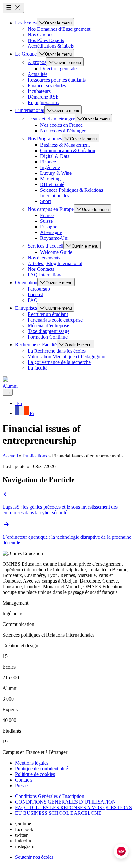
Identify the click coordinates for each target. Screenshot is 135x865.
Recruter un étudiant (48, 314)
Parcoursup (39, 288)
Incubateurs (39, 91)
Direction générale (58, 68)
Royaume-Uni (54, 238)
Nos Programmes (45, 138)
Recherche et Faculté (36, 344)
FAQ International (46, 274)
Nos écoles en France (61, 125)
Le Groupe (26, 53)
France (47, 215)
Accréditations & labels (51, 46)
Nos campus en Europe (51, 209)
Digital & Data (54, 156)
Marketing (50, 178)
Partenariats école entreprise (55, 320)
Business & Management (65, 144)
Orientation (26, 282)
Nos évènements (44, 257)
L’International (29, 110)
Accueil (10, 455)
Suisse (46, 221)
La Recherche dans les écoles (57, 351)
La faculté (37, 368)
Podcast (35, 294)
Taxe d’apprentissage (48, 331)
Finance (48, 161)
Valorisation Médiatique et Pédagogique (67, 356)
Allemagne (51, 232)
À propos (37, 62)
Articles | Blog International (55, 263)
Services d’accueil (45, 245)
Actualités (37, 74)
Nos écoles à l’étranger (62, 130)
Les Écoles (26, 22)
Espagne (48, 226)
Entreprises (26, 308)
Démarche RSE (43, 96)
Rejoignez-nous (43, 102)
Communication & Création (67, 150)
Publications (35, 455)
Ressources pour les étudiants (57, 80)
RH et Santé (52, 184)
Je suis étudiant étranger (51, 118)
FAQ (33, 300)
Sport (45, 201)
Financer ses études (47, 85)
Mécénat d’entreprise (48, 325)
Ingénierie (50, 167)
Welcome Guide (56, 252)
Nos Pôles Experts (46, 40)
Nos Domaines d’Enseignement (59, 29)
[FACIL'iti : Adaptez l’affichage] (121, 851)
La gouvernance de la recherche (59, 362)
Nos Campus (40, 34)
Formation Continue (48, 336)
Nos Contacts (41, 269)
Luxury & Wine (56, 173)
